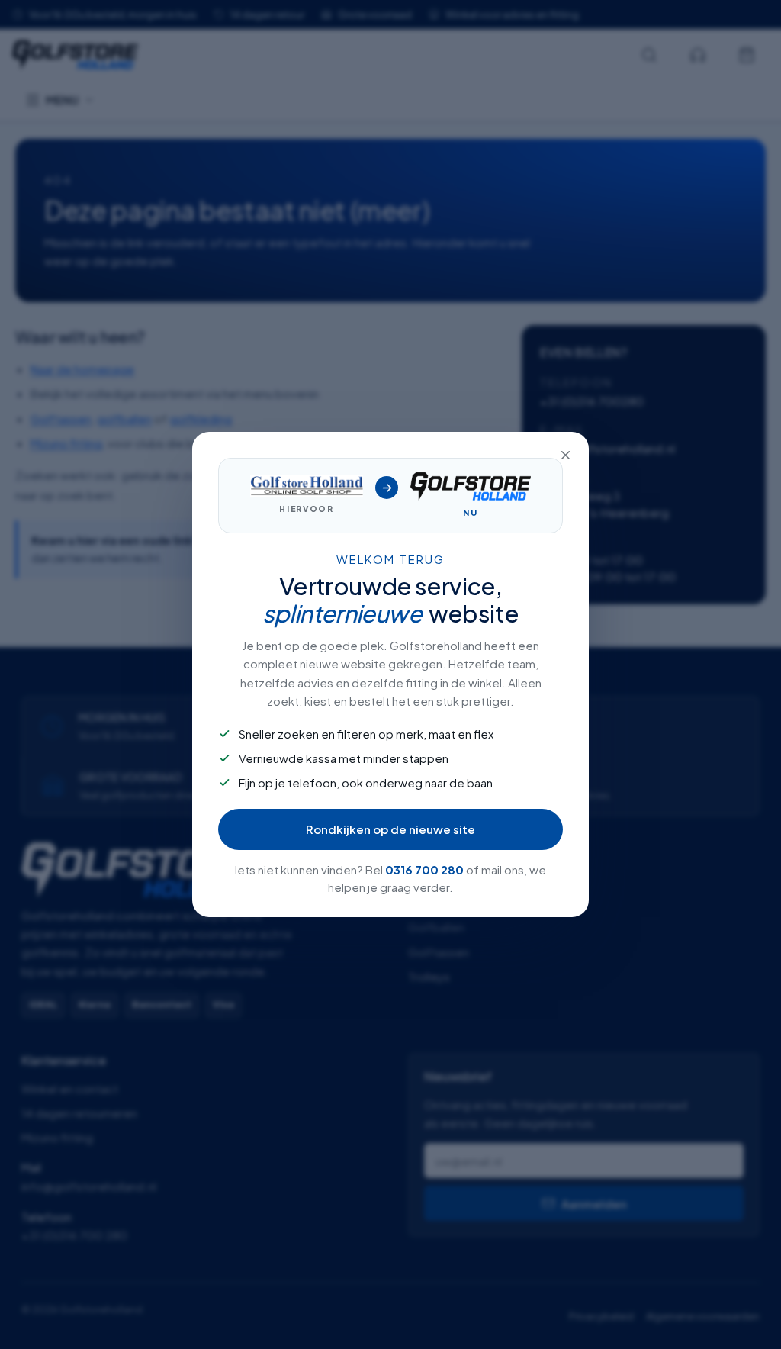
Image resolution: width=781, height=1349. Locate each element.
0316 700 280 (424, 869)
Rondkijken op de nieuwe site (390, 829)
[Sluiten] (565, 455)
